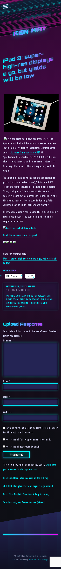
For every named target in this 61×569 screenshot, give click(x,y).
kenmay (31, 286)
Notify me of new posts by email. (23, 446)
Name (6, 381)
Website (7, 412)
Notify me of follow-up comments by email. (28, 439)
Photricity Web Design (38, 559)
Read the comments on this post (20, 235)
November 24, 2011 (15, 286)
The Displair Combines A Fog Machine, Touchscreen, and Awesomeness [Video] (29, 303)
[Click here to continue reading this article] (20, 228)
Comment (8, 340)
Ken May (30, 31)
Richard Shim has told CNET (25, 152)
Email (6, 396)
